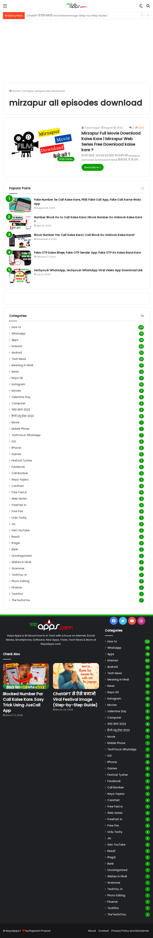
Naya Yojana (20, 479)
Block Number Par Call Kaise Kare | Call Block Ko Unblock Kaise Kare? (84, 235)
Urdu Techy (19, 518)
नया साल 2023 (21, 410)
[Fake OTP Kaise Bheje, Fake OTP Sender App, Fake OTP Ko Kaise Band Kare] (20, 258)
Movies (16, 391)
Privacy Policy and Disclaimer (130, 931)
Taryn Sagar (92, 127)
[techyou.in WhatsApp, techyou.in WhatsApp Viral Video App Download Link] (20, 275)
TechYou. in (19, 575)
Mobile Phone (20, 429)
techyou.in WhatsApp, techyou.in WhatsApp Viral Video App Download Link (88, 270)
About (92, 931)
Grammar (18, 568)
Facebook (18, 467)
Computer (19, 403)
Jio (13, 524)
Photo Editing (20, 581)
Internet (17, 346)
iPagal (16, 543)
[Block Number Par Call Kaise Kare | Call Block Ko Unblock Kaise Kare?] (20, 240)
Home (16, 91)
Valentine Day (21, 397)
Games (16, 454)
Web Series (19, 499)
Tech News (19, 359)
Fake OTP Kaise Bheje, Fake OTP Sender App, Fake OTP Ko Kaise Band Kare (87, 253)
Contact (103, 931)
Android (17, 353)
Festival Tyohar (22, 460)
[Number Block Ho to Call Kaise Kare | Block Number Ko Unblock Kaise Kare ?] (20, 222)
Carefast (18, 486)
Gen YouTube (21, 530)
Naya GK (17, 378)
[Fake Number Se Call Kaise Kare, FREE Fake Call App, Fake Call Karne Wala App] (20, 205)
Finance (17, 587)
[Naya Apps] (76, 6)
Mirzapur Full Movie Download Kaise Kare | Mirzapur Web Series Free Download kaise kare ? (111, 141)
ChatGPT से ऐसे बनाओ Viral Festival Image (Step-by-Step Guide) (75, 699)
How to (16, 327)
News (15, 372)
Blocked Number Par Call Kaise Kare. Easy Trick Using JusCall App (23, 702)
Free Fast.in (19, 492)
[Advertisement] (76, 51)
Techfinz (17, 594)
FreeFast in (19, 505)
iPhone (16, 448)
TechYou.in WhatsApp (26, 435)
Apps (15, 340)
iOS (14, 441)
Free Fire (17, 511)
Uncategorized (21, 556)
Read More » (92, 167)
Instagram (18, 384)
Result (16, 537)
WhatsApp (19, 333)
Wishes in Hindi (21, 562)
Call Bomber (20, 473)
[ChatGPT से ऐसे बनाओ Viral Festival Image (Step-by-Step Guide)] (76, 676)
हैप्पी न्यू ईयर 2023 (23, 416)
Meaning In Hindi (22, 365)
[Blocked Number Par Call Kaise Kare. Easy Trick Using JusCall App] (26, 676)
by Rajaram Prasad (38, 931)
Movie (16, 422)
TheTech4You (21, 600)
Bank (15, 549)
